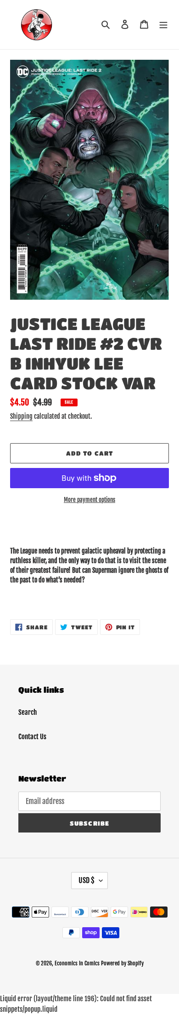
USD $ (86, 880)
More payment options (89, 499)
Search (27, 712)
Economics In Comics (77, 963)
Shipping (21, 416)
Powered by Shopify (122, 963)
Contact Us (32, 736)
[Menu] (163, 24)
